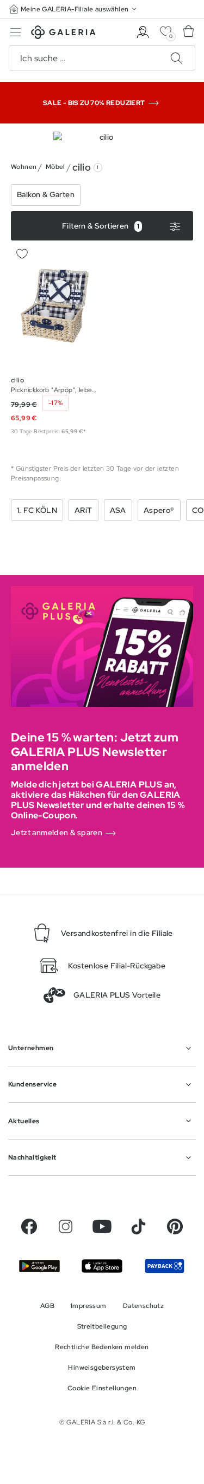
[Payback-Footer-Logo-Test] (164, 1265)
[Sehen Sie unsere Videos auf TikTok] (138, 1226)
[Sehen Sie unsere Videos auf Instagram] (65, 1226)
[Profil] (142, 32)
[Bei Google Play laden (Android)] (39, 1266)
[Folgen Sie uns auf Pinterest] (175, 1226)
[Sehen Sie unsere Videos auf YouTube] (102, 1226)
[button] (74, 9)
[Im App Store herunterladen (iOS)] (102, 1266)
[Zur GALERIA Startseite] (63, 34)
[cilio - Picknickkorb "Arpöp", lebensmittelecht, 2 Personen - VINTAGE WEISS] (54, 305)
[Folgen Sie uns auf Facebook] (29, 1226)
